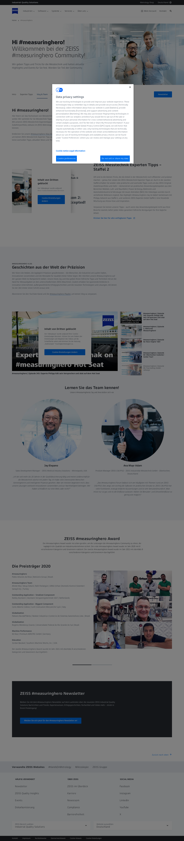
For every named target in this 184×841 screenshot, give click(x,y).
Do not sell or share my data (115, 158)
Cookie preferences (66, 158)
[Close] (130, 87)
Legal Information (77, 151)
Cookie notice (62, 151)
